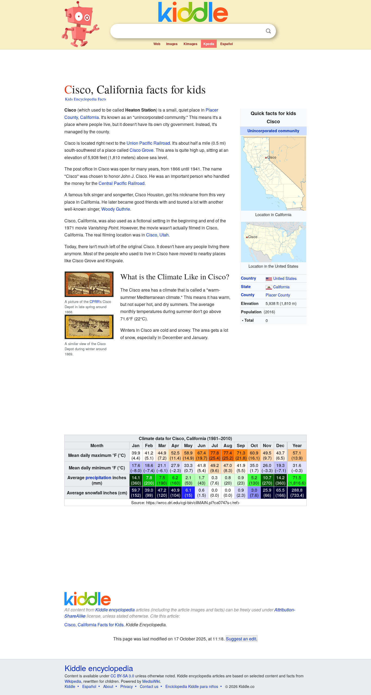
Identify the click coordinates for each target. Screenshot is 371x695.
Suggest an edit (241, 639)
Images (172, 43)
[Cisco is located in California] (273, 172)
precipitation (98, 477)
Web (156, 43)
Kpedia (208, 43)
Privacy (126, 686)
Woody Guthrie (115, 209)
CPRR (94, 301)
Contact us (149, 686)
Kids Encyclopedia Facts (85, 99)
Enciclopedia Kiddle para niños (191, 686)
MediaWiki (151, 681)
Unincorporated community (273, 130)
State (246, 286)
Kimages (190, 43)
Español (226, 43)
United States (285, 278)
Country (248, 278)
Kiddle (70, 686)
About (108, 686)
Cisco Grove (141, 150)
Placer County (278, 295)
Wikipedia (73, 681)
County (247, 294)
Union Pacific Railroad (148, 143)
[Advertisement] (185, 65)
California (281, 286)
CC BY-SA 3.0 (122, 675)
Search (268, 31)
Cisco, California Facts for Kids (94, 624)
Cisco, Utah (157, 235)
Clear (257, 31)
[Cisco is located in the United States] (273, 241)
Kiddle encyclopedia (115, 609)
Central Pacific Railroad (121, 183)
